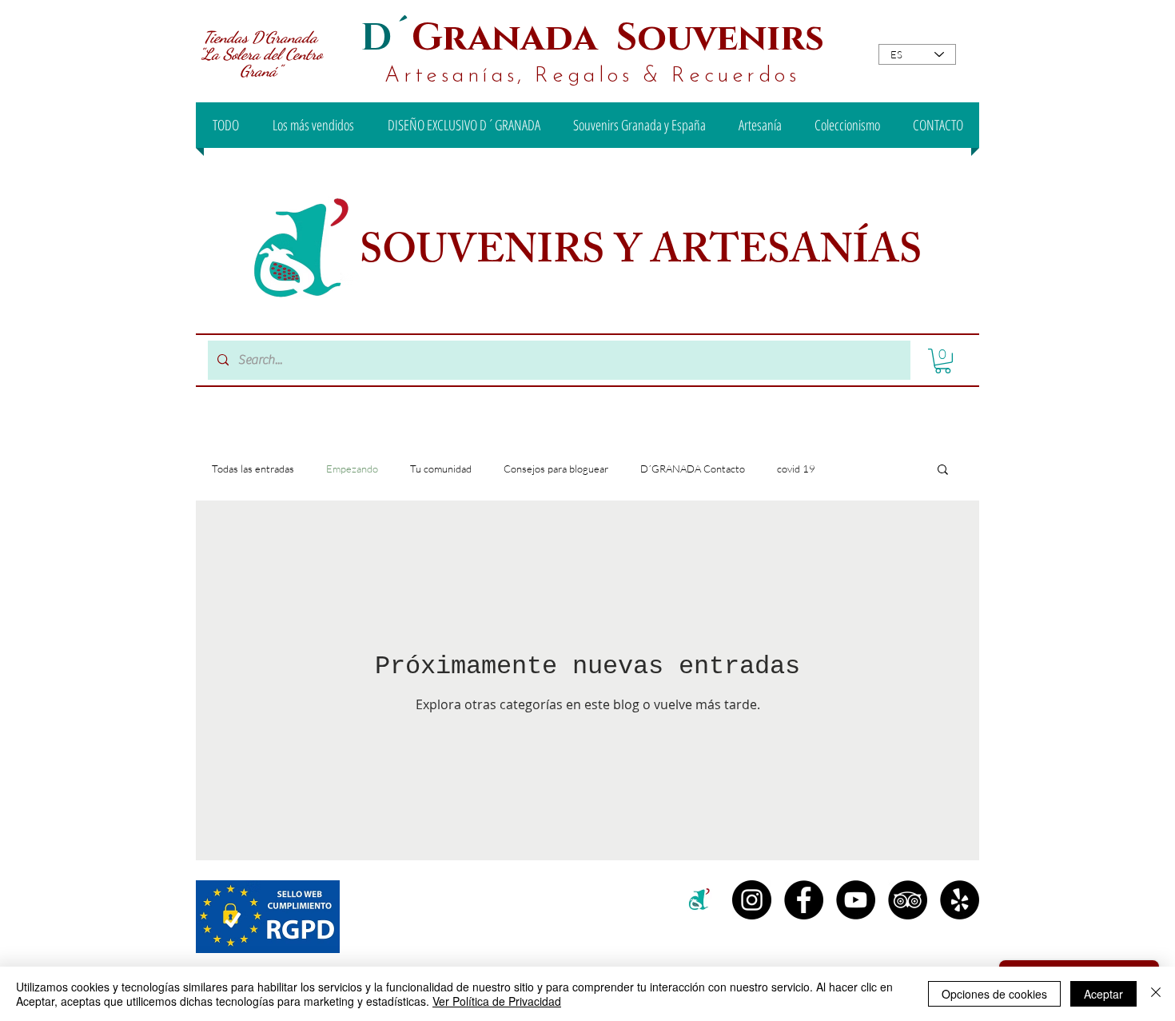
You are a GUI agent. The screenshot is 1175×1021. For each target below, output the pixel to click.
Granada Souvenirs (618, 38)
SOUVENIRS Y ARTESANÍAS (645, 255)
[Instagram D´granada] (751, 899)
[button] (943, 361)
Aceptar (1103, 994)
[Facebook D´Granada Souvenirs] (803, 899)
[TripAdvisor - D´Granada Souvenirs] (907, 899)
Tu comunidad (441, 468)
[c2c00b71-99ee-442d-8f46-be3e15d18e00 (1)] (699, 899)
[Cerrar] (1155, 993)
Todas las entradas (253, 468)
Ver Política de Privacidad (496, 1001)
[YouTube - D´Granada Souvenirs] (855, 899)
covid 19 (796, 468)
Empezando (352, 468)
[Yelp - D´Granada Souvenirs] (959, 899)
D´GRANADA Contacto (692, 468)
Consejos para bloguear (556, 468)
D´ (386, 38)
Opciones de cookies (994, 994)
